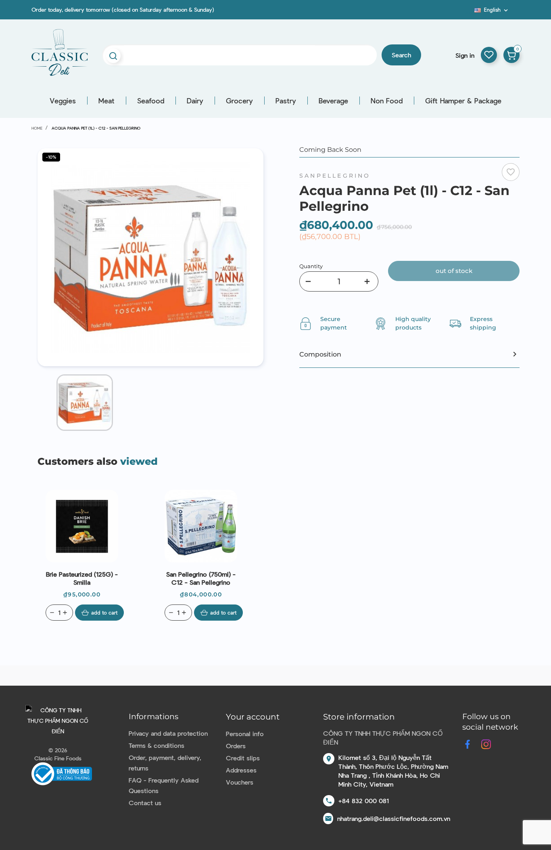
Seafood (150, 100)
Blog (469, 12)
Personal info (245, 733)
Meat (106, 100)
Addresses (241, 770)
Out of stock (454, 271)
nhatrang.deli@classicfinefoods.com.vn (393, 818)
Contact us (145, 802)
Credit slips (243, 758)
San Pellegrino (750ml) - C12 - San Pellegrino (201, 578)
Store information (359, 717)
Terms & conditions (156, 745)
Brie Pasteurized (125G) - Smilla (82, 578)
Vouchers (239, 782)
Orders (236, 745)
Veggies (63, 100)
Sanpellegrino (335, 175)
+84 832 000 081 (363, 800)
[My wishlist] (489, 55)
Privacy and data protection (168, 733)
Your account (253, 717)
